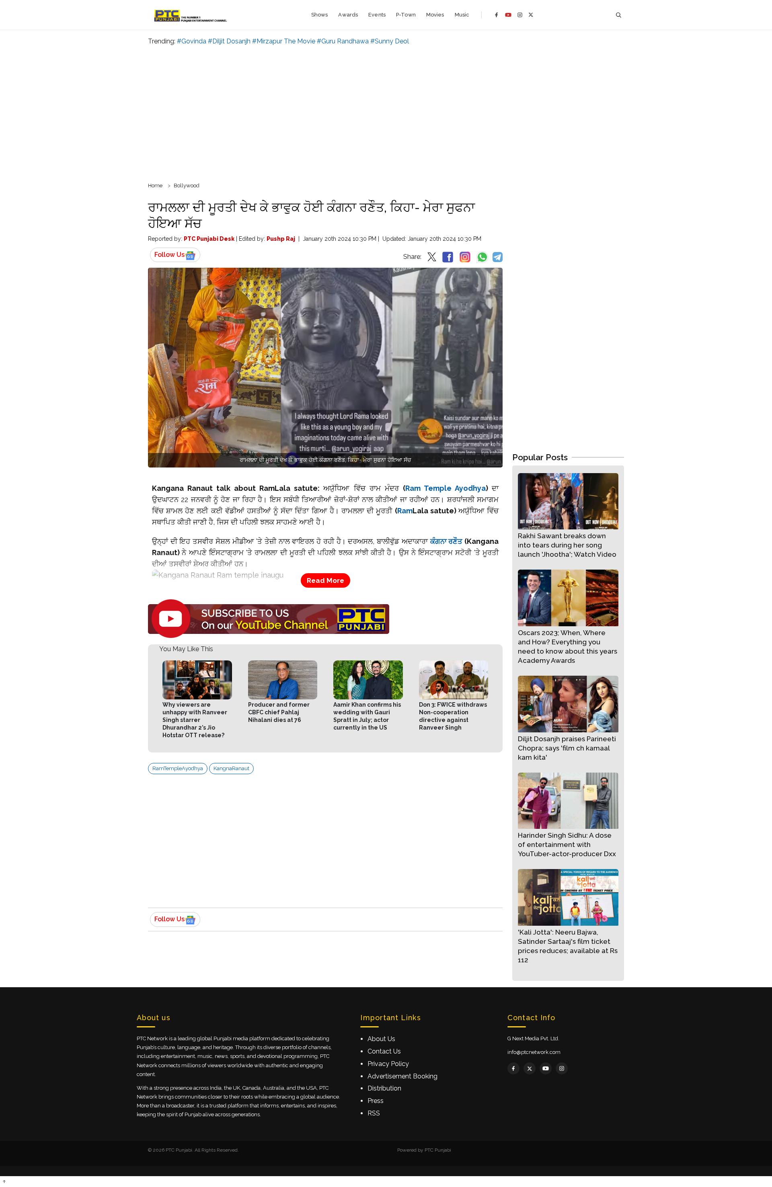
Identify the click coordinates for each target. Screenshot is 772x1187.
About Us (381, 1039)
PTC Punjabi (438, 1150)
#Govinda (191, 41)
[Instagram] (520, 15)
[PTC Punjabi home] (191, 14)
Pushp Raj (281, 239)
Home (155, 185)
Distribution (384, 1088)
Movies (435, 15)
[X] (531, 14)
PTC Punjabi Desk (209, 239)
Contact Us (384, 1051)
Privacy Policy (388, 1064)
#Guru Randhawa (343, 41)
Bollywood (186, 185)
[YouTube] (508, 15)
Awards (348, 15)
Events (377, 15)
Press (376, 1101)
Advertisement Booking (402, 1076)
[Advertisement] (386, 112)
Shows (319, 15)
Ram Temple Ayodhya (445, 488)
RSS (374, 1113)
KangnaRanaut (231, 768)
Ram (405, 510)
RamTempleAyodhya (177, 768)
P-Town (406, 15)
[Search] (618, 15)
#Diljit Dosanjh (229, 41)
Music (462, 15)
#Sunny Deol (389, 41)
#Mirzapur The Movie (283, 41)
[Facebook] (496, 15)
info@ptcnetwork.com (534, 1052)
